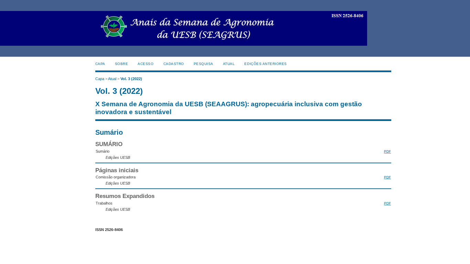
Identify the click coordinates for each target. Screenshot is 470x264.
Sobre (121, 64)
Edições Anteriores (265, 64)
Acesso (145, 64)
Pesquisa (203, 64)
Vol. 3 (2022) (131, 79)
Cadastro (173, 64)
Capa (100, 64)
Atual (229, 64)
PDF (387, 151)
